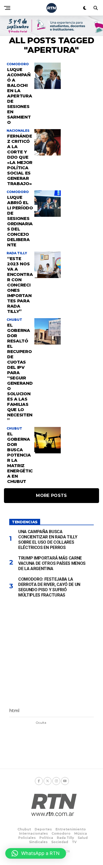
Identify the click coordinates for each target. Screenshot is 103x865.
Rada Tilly (65, 838)
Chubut (24, 829)
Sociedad (59, 842)
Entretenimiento (70, 829)
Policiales (27, 838)
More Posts (51, 495)
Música (80, 833)
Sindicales (38, 842)
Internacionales (33, 833)
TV (74, 842)
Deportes (43, 829)
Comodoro (61, 833)
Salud (83, 838)
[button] (35, 853)
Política (46, 838)
